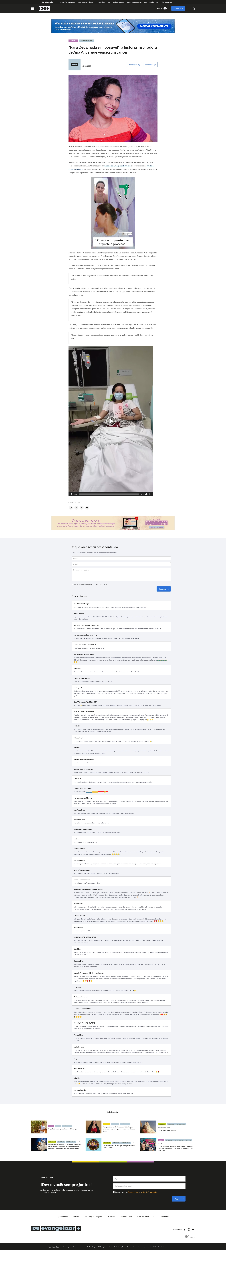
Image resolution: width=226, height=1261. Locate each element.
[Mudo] (146, 494)
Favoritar (149, 64)
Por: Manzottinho (76, 1126)
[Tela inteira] (150, 494)
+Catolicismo (170, 1124)
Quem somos (62, 1216)
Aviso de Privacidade (149, 1192)
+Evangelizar (162, 1124)
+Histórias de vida (67, 1126)
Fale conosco (164, 1216)
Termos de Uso (133, 1192)
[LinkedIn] (76, 508)
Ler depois (133, 64)
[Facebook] (87, 508)
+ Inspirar (73, 41)
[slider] (109, 494)
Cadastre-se (178, 8)
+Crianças (58, 1126)
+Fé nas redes (115, 1124)
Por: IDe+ (133, 1124)
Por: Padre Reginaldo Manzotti (164, 1127)
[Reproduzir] (71, 494)
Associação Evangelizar (94, 1216)
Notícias (76, 1216)
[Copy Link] (71, 508)
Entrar (159, 8)
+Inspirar (51, 1126)
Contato (111, 1216)
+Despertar (106, 1124)
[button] (111, 421)
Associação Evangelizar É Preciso (117, 166)
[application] (111, 421)
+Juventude (188, 1140)
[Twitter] (82, 508)
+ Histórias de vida (86, 41)
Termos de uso (126, 1216)
